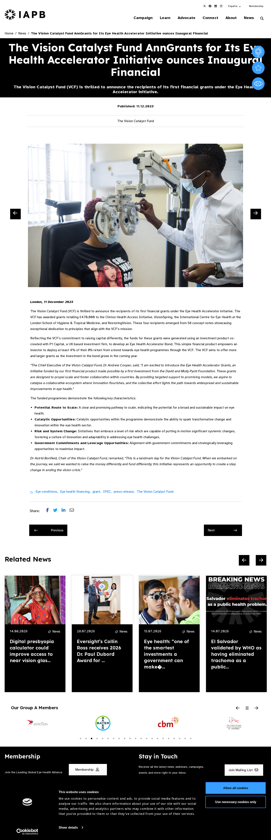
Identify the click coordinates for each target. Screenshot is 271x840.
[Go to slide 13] (146, 738)
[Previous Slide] (15, 214)
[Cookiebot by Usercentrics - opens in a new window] (27, 832)
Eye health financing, (75, 492)
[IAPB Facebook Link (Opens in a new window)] (210, 6)
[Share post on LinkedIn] (66, 511)
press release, (124, 492)
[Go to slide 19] (179, 738)
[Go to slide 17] (168, 738)
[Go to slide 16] (163, 738)
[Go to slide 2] (86, 738)
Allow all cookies (235, 788)
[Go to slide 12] (141, 738)
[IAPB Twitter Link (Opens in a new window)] (204, 6)
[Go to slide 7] (113, 738)
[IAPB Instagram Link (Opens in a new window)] (221, 6)
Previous (57, 530)
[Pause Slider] (247, 708)
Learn (165, 17)
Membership (256, 6)
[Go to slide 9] (124, 738)
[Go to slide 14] (152, 738)
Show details (68, 827)
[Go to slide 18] (174, 738)
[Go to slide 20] (185, 738)
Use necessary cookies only (235, 801)
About (231, 17)
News (249, 17)
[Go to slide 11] (135, 738)
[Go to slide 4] (97, 738)
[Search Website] (262, 19)
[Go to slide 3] (91, 738)
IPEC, (107, 492)
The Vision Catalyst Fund (155, 492)
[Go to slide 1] (80, 738)
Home (9, 33)
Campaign (143, 17)
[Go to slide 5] (102, 738)
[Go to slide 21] (190, 738)
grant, (97, 492)
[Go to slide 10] (130, 738)
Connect (210, 17)
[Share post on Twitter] (57, 511)
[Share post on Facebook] (49, 511)
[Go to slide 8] (119, 738)
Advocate (186, 17)
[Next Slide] (255, 214)
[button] (235, 6)
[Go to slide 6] (108, 738)
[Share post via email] (74, 511)
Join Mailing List (240, 770)
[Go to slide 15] (157, 738)
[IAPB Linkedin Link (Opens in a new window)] (215, 6)
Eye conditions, (47, 492)
